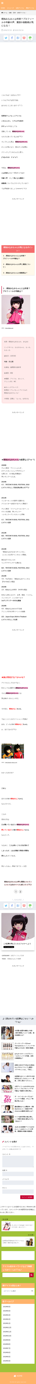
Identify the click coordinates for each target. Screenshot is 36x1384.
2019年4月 (6, 1311)
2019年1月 (6, 1323)
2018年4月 (6, 1361)
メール (5, 1179)
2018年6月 (6, 1352)
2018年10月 (7, 1336)
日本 (22, 955)
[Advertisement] (18, 71)
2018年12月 (7, 1327)
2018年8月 (6, 1344)
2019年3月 (6, 1315)
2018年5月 (6, 1356)
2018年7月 (6, 1348)
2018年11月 (7, 1332)
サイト (4, 1188)
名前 (4, 1170)
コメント (6, 1154)
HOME (3, 8)
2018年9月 (6, 1340)
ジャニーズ (10, 8)
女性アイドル (20, 8)
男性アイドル (30, 8)
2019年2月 (6, 1319)
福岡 (19, 959)
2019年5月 (6, 1306)
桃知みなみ (11, 959)
